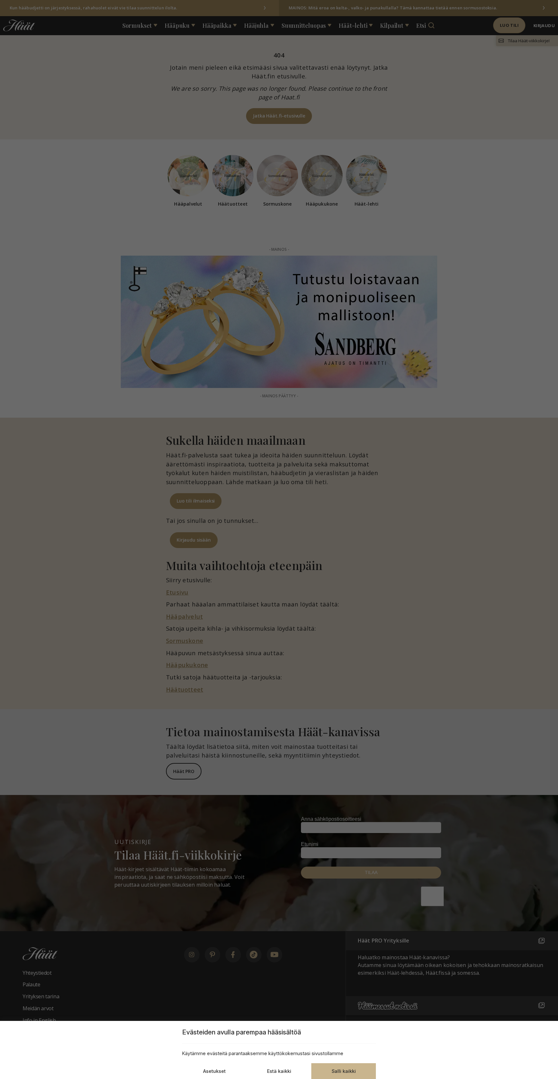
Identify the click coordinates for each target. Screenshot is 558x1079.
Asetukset (214, 1071)
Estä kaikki (279, 1071)
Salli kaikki (344, 1071)
